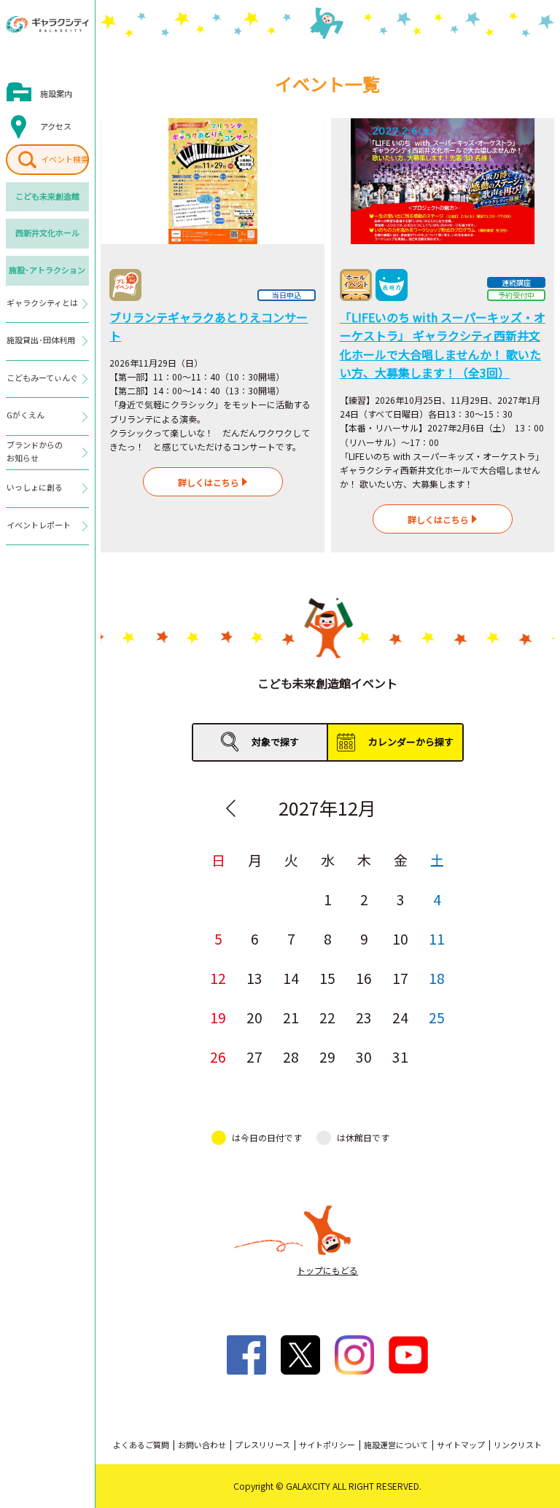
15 (327, 978)
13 (254, 978)
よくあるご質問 (141, 1444)
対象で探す (275, 742)
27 (254, 1056)
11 (437, 938)
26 (218, 1056)
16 (364, 978)
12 (218, 978)
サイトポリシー (327, 1444)
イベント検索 (65, 159)
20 (254, 1017)
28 (291, 1056)
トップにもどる (327, 1270)
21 (291, 1017)
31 (400, 1056)
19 (218, 1017)
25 (437, 1017)
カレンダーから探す (411, 742)
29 (327, 1056)
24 (400, 1017)
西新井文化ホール (47, 232)
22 (327, 1017)
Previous (230, 808)
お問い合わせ (202, 1444)
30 (364, 1056)
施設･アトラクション (47, 270)
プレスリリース (262, 1444)
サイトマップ (461, 1444)
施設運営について (396, 1444)
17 (400, 978)
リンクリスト (518, 1444)
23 (364, 1017)
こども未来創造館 (47, 196)
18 (437, 978)
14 (291, 978)
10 (400, 938)
